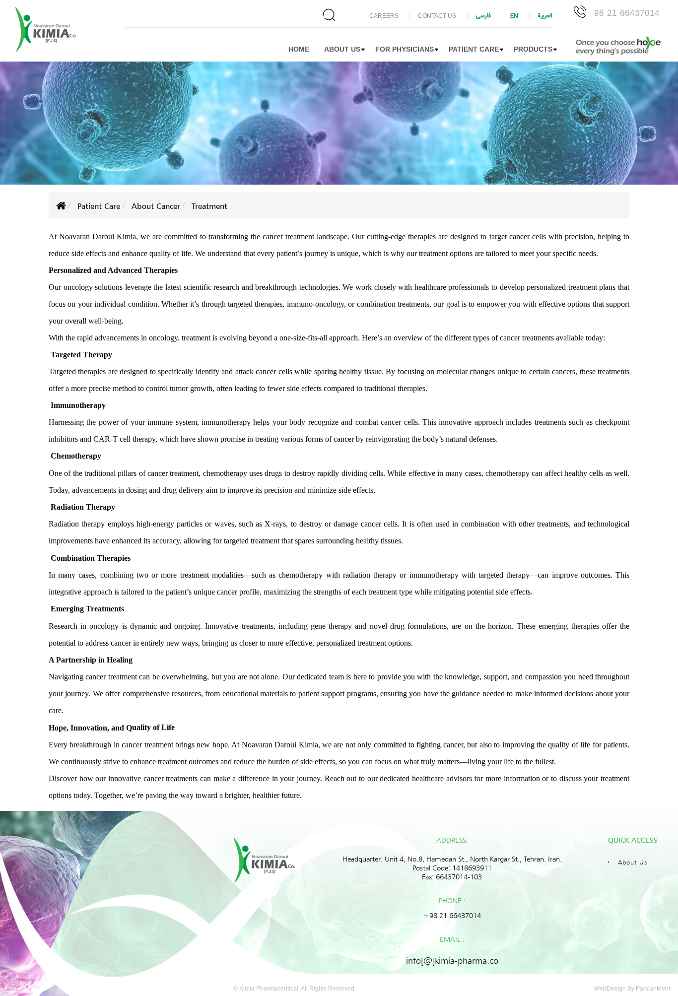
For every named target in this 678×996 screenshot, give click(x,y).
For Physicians (404, 49)
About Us (632, 862)
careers (384, 15)
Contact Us (437, 15)
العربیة (545, 16)
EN (514, 16)
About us (342, 49)
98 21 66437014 (627, 13)
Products (533, 49)
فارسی (483, 16)
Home (298, 49)
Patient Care (474, 49)
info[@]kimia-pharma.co (452, 960)
